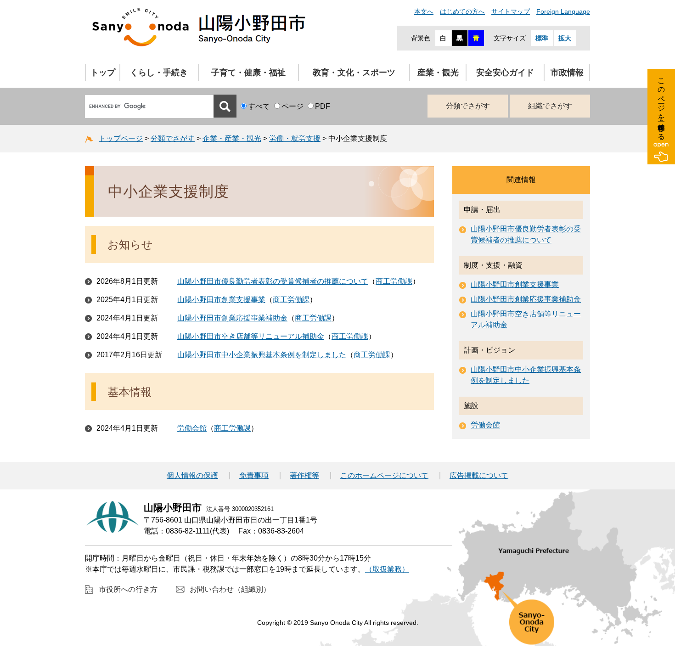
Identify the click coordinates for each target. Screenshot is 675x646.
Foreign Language (563, 11)
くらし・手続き (159, 72)
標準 (541, 38)
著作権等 (304, 475)
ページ (292, 106)
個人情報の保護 (192, 475)
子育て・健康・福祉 (248, 72)
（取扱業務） (387, 569)
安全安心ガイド (505, 72)
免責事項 (254, 475)
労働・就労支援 (295, 138)
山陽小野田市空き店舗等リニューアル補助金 (250, 336)
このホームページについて (384, 475)
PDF (322, 106)
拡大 (564, 38)
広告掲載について (479, 475)
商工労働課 (394, 281)
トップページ (121, 138)
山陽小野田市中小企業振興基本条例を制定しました (261, 355)
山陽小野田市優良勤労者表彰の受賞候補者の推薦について (272, 281)
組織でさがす (550, 106)
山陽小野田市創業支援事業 (221, 299)
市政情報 (567, 72)
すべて (259, 106)
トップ (102, 72)
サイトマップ (510, 11)
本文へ (423, 11)
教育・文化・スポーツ (354, 72)
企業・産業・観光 (231, 138)
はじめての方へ (462, 11)
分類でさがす (468, 106)
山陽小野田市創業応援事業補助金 (232, 318)
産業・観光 (438, 72)
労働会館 (192, 428)
